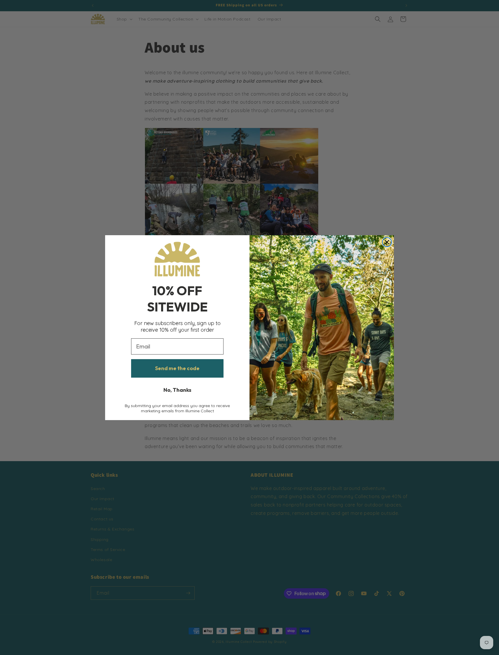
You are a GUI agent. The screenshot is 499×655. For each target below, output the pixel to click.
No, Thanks (177, 390)
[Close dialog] (387, 242)
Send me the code (177, 368)
